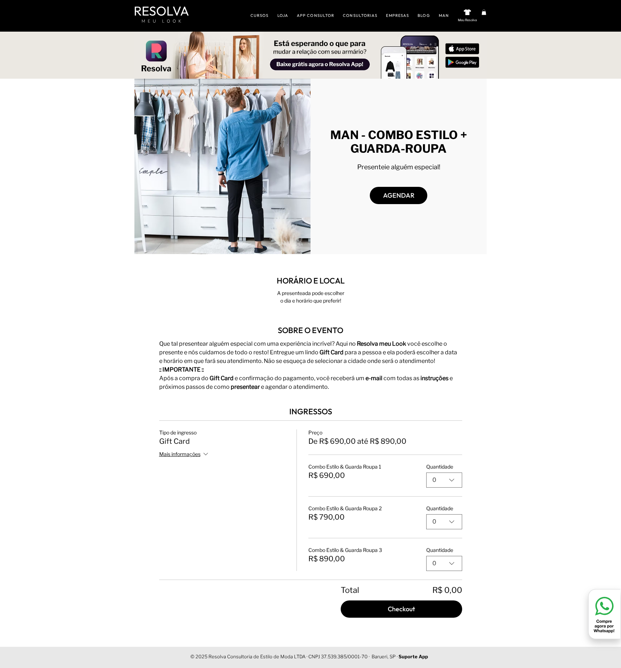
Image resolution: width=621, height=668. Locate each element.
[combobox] (444, 480)
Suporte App (413, 656)
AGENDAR (398, 195)
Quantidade (439, 467)
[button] (484, 12)
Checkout (401, 609)
